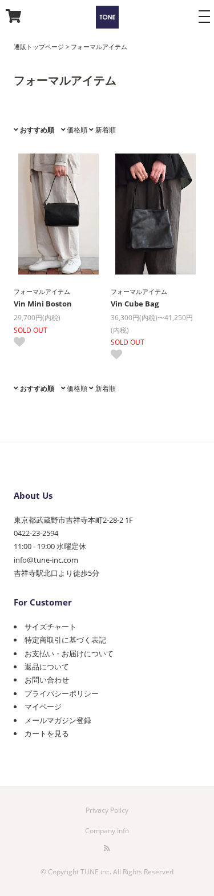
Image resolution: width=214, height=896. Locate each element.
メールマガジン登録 (58, 720)
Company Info (107, 831)
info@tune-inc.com (46, 560)
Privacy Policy (107, 810)
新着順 (105, 130)
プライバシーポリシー (62, 693)
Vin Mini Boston (43, 303)
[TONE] (107, 19)
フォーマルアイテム (99, 46)
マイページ (43, 706)
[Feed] (107, 848)
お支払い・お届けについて (69, 653)
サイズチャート (50, 626)
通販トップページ (39, 46)
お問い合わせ (47, 680)
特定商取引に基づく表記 (65, 640)
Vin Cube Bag (135, 303)
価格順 (76, 130)
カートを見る (47, 733)
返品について (47, 666)
